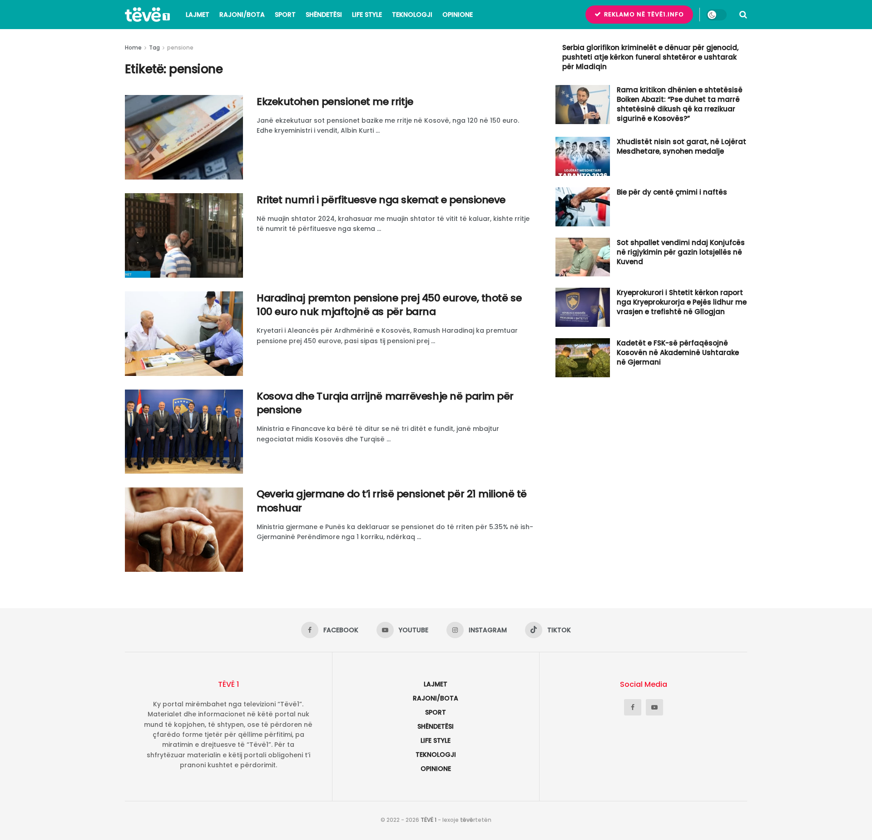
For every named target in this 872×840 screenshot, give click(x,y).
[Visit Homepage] (147, 14)
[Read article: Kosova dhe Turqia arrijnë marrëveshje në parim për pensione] (184, 432)
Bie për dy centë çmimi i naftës (672, 192)
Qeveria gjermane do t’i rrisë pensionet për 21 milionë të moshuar (392, 501)
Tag (154, 47)
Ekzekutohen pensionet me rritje (335, 102)
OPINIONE (457, 14)
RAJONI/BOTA (242, 14)
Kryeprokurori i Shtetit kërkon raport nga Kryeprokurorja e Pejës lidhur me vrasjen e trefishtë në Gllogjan (682, 302)
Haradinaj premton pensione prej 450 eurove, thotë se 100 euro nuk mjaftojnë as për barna (389, 305)
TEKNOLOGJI (412, 14)
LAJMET (197, 14)
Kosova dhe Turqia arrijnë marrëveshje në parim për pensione (385, 403)
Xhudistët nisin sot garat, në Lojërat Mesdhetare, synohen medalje (681, 146)
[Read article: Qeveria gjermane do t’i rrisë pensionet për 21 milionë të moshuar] (184, 529)
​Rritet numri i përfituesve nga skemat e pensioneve (381, 200)
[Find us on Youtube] (654, 707)
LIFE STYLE (367, 14)
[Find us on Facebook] (632, 707)
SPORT (285, 14)
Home (133, 47)
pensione (180, 47)
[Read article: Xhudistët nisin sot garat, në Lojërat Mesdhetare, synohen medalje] (582, 156)
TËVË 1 (428, 820)
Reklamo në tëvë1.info (643, 14)
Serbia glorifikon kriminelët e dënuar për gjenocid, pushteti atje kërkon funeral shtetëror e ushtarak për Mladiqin (650, 57)
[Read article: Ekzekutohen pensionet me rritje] (184, 137)
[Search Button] (743, 14)
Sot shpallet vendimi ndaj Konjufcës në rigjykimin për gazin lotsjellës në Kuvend (681, 252)
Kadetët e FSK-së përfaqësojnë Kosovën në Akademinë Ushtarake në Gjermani (678, 352)
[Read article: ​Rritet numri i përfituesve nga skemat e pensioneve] (184, 235)
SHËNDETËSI (324, 14)
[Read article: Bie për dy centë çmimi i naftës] (582, 206)
